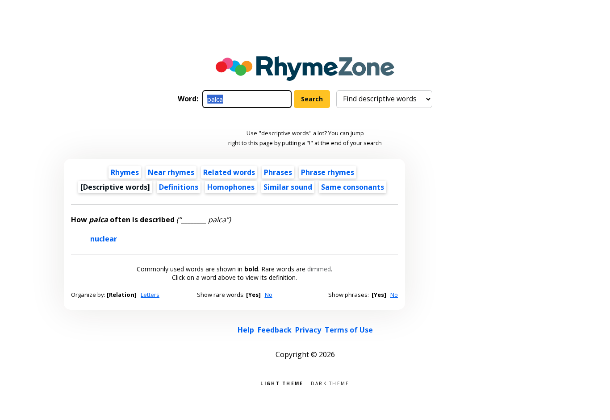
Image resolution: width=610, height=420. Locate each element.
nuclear (103, 239)
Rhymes (125, 172)
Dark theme (330, 382)
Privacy (308, 330)
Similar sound (287, 187)
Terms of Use (349, 330)
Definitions (178, 187)
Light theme (281, 382)
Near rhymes (171, 172)
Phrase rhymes (327, 172)
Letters (150, 295)
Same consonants (352, 187)
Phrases (278, 172)
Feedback (275, 330)
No (268, 295)
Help (246, 330)
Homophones (231, 187)
